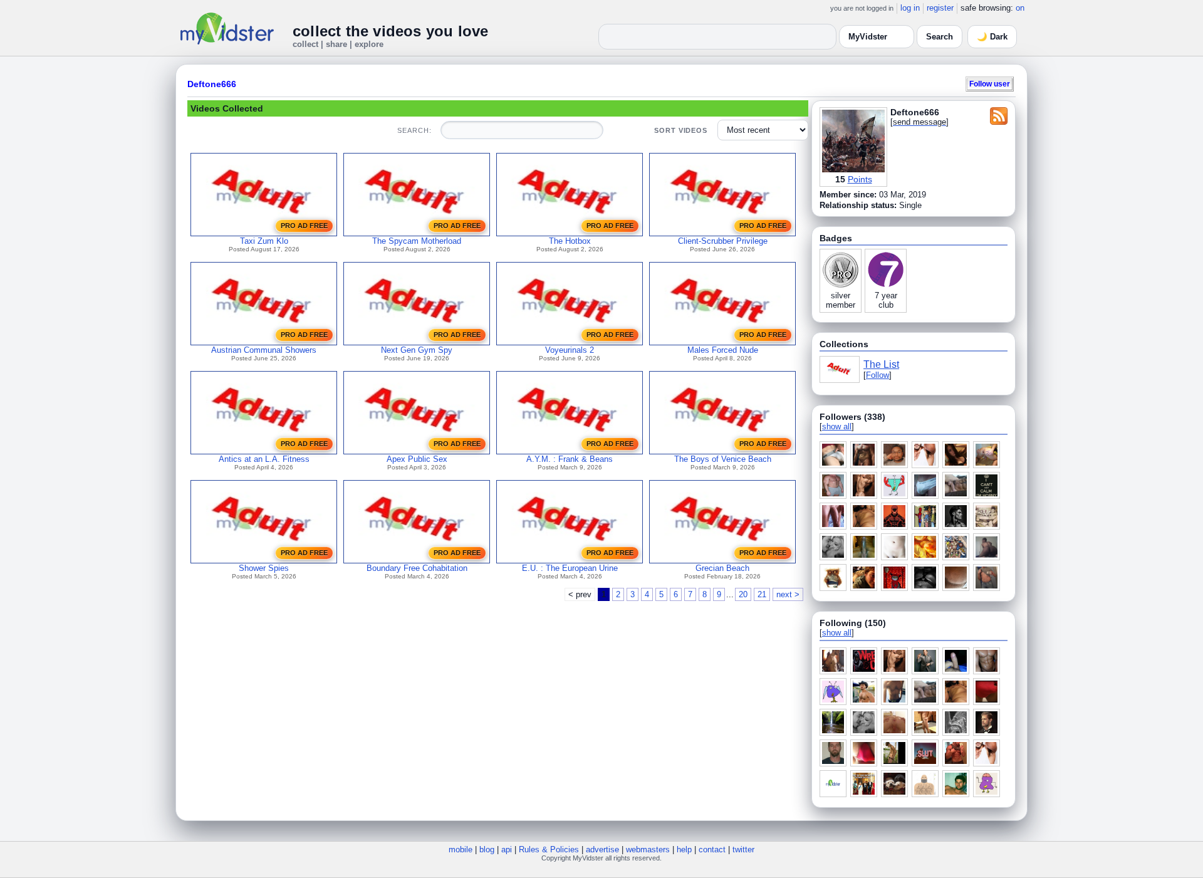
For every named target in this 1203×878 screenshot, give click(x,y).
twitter (743, 849)
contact (712, 849)
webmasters (648, 849)
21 (762, 594)
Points (860, 179)
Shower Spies (264, 568)
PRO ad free (304, 225)
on (1020, 8)
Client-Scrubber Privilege (723, 241)
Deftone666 (211, 84)
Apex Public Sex (417, 459)
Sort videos (680, 130)
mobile (460, 849)
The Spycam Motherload (416, 241)
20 (743, 594)
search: (414, 130)
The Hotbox (570, 241)
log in (910, 8)
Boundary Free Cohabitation (417, 568)
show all (836, 426)
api (506, 849)
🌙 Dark (992, 36)
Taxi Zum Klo (264, 241)
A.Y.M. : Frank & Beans (569, 459)
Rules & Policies (549, 849)
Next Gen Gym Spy (416, 350)
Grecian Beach (722, 568)
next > (787, 594)
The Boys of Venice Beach (722, 459)
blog (486, 849)
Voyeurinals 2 (569, 350)
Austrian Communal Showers (263, 350)
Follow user (989, 84)
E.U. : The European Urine (570, 568)
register (940, 8)
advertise (602, 849)
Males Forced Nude (722, 350)
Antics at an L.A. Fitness (264, 459)
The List (881, 364)
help (684, 849)
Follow (877, 375)
